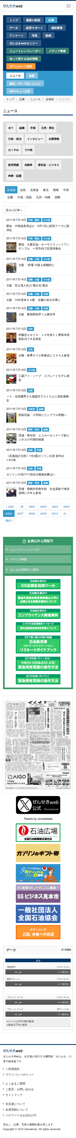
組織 (22, 128)
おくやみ (13, 150)
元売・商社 (47, 128)
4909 (43, 513)
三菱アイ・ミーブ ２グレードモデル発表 (44, 378)
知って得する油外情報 (24, 58)
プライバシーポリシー (19, 1074)
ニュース (15, 76)
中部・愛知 (34, 219)
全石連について (15, 1104)
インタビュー (35, 139)
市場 (32, 128)
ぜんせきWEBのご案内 (24, 569)
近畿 (10, 197)
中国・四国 (24, 197)
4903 (43, 506)
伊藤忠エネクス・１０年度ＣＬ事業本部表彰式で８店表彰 (44, 337)
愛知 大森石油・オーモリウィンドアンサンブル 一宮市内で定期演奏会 (44, 246)
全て (11, 128)
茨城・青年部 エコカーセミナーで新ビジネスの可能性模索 (44, 437)
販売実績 (13, 165)
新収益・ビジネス (48, 165)
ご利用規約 (12, 1069)
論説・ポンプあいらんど (25, 83)
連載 (32, 76)
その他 (28, 150)
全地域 (50, 99)
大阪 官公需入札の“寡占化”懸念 (27, 285)
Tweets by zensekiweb (38, 819)
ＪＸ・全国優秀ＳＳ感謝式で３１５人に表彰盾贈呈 (37, 398)
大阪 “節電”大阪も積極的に (36, 265)
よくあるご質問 (15, 1083)
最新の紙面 (33, 20)
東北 (46, 190)
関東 (56, 190)
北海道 (34, 190)
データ (14, 28)
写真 (34, 35)
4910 (55, 513)
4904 (55, 506)
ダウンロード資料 (21, 66)
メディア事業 (57, 51)
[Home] (12, 5)
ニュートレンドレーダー (25, 51)
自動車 (28, 165)
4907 (20, 513)
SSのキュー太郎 (20, 91)
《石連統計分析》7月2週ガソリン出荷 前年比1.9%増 (35, 458)
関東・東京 (34, 429)
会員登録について (16, 1109)
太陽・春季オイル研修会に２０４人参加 (44, 355)
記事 (51, 20)
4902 (32, 506)
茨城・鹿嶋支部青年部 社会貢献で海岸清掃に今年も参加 (44, 491)
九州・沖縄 (43, 197)
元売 (30, 328)
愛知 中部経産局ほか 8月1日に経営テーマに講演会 (37, 228)
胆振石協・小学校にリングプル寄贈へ (42, 415)
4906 (8, 514)
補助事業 (57, 28)
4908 (32, 513)
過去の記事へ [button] (14, 210)
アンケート (17, 35)
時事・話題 (14, 176)
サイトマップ (13, 1095)
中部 (66, 190)
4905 (66, 506)
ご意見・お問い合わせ (19, 1089)
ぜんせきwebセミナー (24, 43)
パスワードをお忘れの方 (21, 1115)
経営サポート (34, 28)
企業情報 (54, 139)
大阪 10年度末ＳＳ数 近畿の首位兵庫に (33, 300)
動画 (48, 35)
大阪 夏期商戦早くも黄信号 (36, 314)
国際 (57, 197)
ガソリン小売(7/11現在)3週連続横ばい (30, 474)
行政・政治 (14, 139)
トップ (14, 20)
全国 (23, 190)
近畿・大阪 (34, 258)
